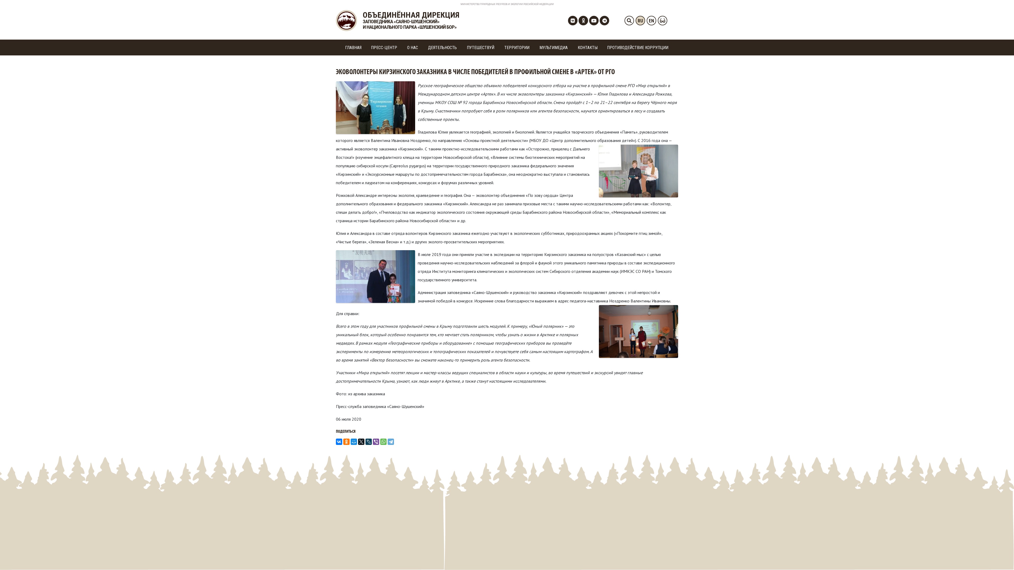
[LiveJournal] (368, 442)
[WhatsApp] (383, 442)
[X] (361, 442)
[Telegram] (391, 442)
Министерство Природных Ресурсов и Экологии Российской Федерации (507, 4)
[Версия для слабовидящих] (662, 20)
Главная (353, 47)
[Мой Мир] (354, 442)
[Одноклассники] (346, 442)
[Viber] (376, 442)
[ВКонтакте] (339, 442)
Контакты (588, 47)
